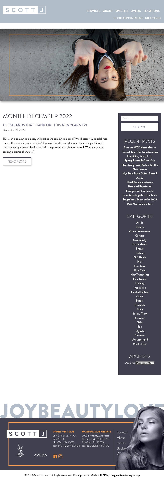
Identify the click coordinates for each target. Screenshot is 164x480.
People (140, 300)
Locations (152, 11)
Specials (121, 11)
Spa (140, 326)
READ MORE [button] (17, 161)
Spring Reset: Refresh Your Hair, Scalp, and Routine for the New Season (140, 164)
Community (140, 240)
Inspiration (140, 287)
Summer (140, 335)
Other (139, 296)
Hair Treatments (140, 274)
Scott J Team (139, 313)
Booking (122, 448)
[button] (55, 457)
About (108, 11)
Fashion (139, 253)
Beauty (140, 227)
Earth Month (139, 244)
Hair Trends (139, 279)
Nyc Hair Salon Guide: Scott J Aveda (140, 175)
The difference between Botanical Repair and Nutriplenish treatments (139, 186)
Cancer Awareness (139, 231)
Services (93, 11)
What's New (140, 344)
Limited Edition (139, 292)
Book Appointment (128, 18)
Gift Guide (140, 257)
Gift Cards (153, 18)
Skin (139, 322)
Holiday (139, 283)
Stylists (140, 331)
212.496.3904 (72, 446)
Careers (139, 235)
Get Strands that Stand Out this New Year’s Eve (45, 125)
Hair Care (139, 266)
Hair (139, 261)
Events (140, 248)
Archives (130, 362)
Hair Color (140, 270)
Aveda (136, 11)
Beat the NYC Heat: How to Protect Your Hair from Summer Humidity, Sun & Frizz (140, 151)
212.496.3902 (101, 446)
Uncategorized (140, 339)
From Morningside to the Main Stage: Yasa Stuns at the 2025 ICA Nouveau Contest (140, 199)
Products (140, 305)
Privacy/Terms (81, 475)
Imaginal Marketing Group (125, 475)
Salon (140, 309)
